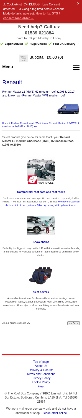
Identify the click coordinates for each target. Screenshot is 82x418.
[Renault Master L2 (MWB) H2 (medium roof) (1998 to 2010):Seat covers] (41, 276)
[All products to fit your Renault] (68, 116)
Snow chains (41, 242)
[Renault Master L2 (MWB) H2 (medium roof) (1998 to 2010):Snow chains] (41, 225)
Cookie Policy (41, 382)
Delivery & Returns (41, 370)
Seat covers (41, 292)
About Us (41, 366)
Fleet (41, 386)
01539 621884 (39, 32)
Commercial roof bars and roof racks (41, 192)
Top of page (41, 361)
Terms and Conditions (41, 374)
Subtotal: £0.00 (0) (46, 57)
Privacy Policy (41, 378)
